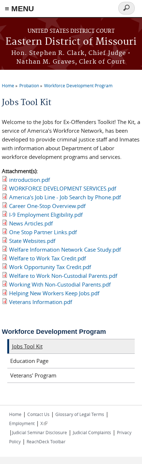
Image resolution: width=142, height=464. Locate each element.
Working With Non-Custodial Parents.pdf (60, 284)
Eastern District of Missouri (71, 42)
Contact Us (38, 414)
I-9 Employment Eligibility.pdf (46, 214)
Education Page (29, 360)
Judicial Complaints (92, 432)
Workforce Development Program (78, 85)
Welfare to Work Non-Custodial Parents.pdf (63, 275)
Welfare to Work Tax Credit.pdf (47, 258)
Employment (22, 423)
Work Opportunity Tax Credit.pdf (50, 267)
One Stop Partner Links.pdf (43, 232)
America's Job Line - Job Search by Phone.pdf (65, 197)
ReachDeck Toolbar (46, 441)
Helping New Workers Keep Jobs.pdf (54, 293)
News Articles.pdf (31, 223)
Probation (29, 85)
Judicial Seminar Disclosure (39, 432)
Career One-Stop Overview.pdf (47, 205)
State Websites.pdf (32, 240)
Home (8, 85)
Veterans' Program (33, 375)
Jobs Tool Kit (27, 346)
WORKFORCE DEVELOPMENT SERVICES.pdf (62, 188)
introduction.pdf (29, 179)
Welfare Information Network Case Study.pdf (65, 249)
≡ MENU (19, 8)
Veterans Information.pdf (40, 301)
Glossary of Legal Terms (79, 414)
